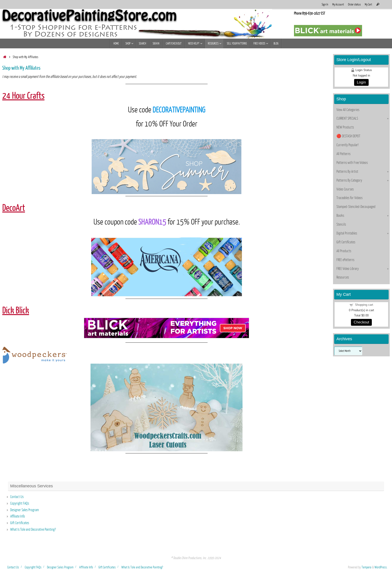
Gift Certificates (345, 242)
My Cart (368, 4)
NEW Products (345, 127)
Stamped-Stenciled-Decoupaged (355, 207)
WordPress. (381, 567)
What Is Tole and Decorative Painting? (33, 530)
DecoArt (13, 208)
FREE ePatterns (345, 260)
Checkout (361, 322)
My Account (338, 4)
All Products (343, 251)
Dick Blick (15, 311)
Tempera (366, 567)
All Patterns (343, 154)
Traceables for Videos (349, 198)
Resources (342, 277)
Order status (354, 4)
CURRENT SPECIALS (347, 118)
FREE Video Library (347, 269)
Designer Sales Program (24, 510)
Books (340, 216)
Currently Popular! (347, 145)
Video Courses (345, 189)
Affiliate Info (17, 516)
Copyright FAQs (19, 503)
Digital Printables (346, 233)
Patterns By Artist (347, 172)
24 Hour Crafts (23, 96)
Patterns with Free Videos (352, 163)
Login (361, 82)
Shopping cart (364, 304)
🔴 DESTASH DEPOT (348, 136)
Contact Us (17, 497)
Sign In (325, 4)
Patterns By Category (349, 180)
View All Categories (347, 110)
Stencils (341, 224)
